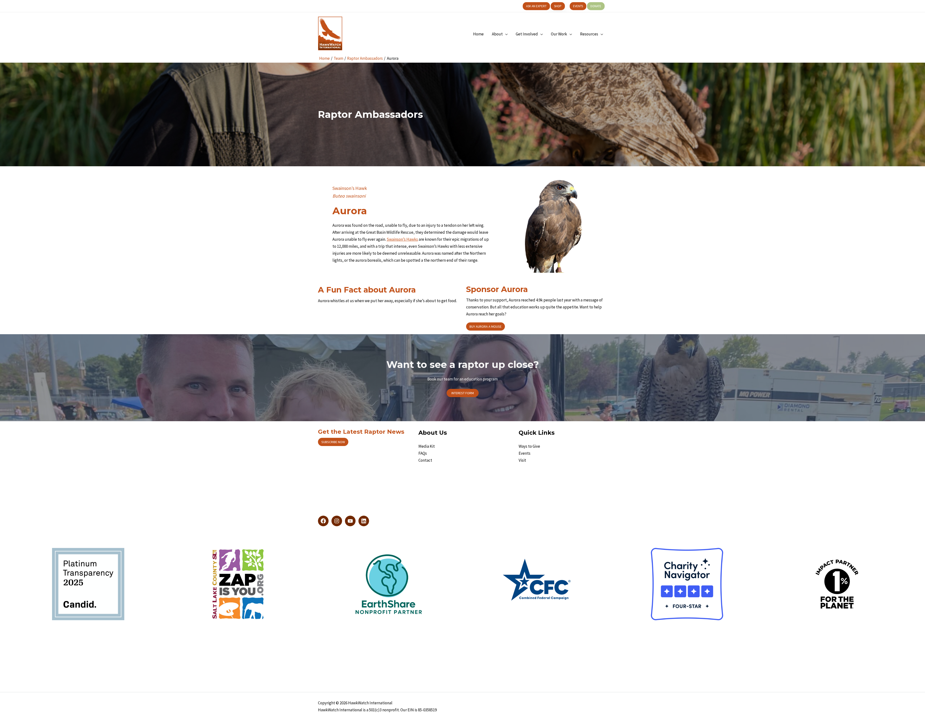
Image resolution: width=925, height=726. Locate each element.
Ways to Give (529, 446)
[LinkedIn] (363, 521)
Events (524, 453)
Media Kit (426, 446)
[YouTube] (350, 521)
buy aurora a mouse (485, 326)
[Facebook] (323, 521)
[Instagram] (336, 521)
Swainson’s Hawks (402, 239)
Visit (522, 460)
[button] (536, 6)
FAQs (422, 453)
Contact (425, 460)
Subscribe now (333, 442)
